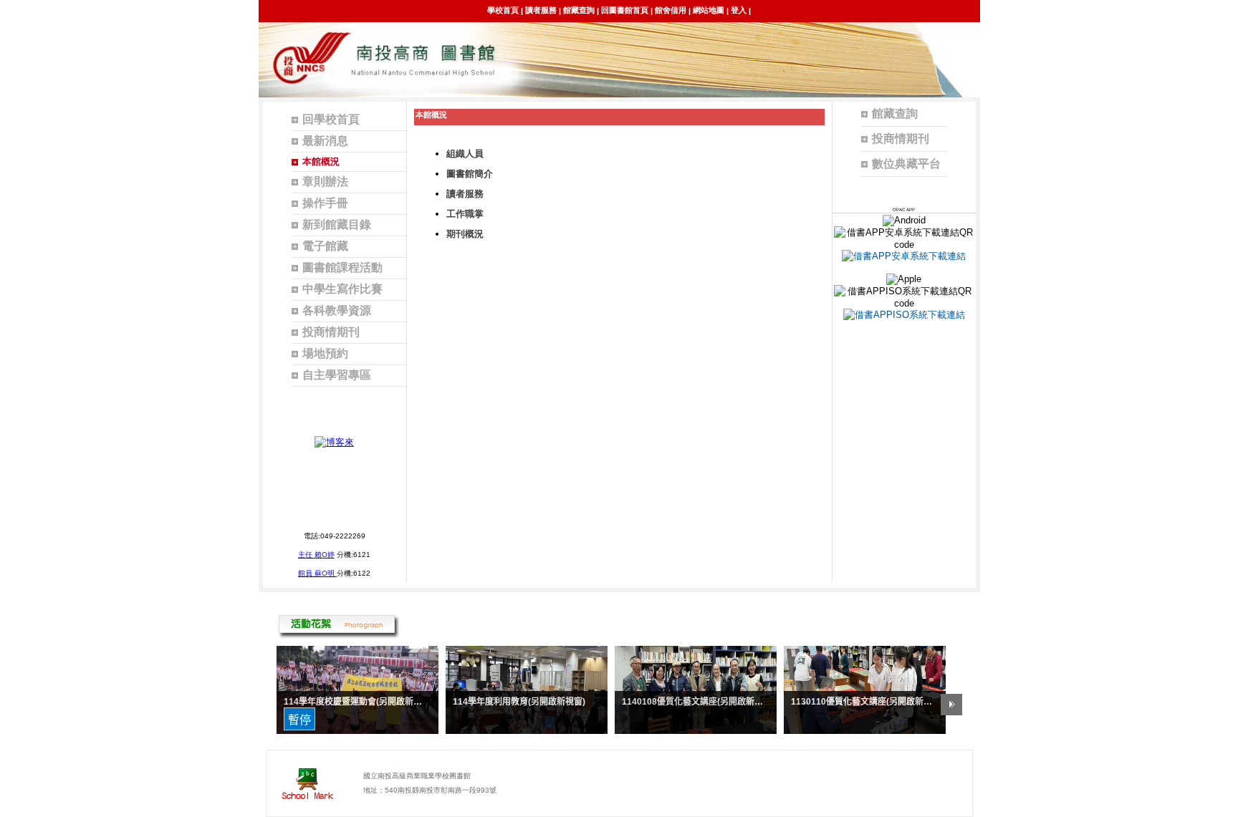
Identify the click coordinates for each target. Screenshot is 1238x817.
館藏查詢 (579, 10)
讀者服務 (541, 10)
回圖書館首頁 (624, 10)
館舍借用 (670, 10)
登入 (739, 10)
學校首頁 (503, 10)
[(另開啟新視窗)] (334, 442)
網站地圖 (708, 10)
